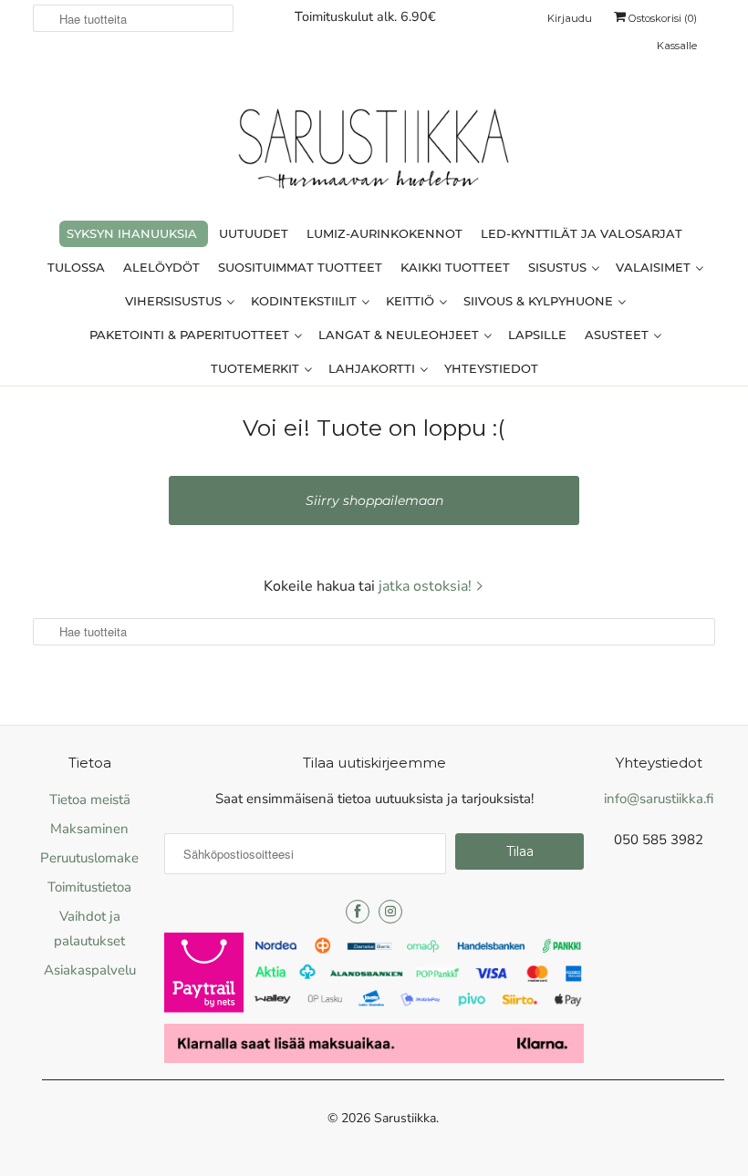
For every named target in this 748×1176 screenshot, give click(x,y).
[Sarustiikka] (374, 153)
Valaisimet (655, 267)
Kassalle (677, 45)
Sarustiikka (405, 1118)
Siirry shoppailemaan (374, 500)
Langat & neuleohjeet (400, 334)
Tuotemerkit (257, 368)
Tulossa (76, 267)
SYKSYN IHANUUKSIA (132, 233)
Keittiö (412, 301)
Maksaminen (89, 829)
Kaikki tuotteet (455, 267)
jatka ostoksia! (427, 586)
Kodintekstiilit (305, 301)
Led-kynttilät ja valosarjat (581, 233)
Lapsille (537, 334)
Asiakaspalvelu (90, 970)
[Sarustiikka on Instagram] (390, 911)
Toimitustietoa (89, 887)
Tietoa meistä (89, 799)
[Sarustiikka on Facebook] (357, 911)
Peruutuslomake (89, 858)
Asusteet (618, 334)
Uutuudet (253, 233)
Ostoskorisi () (661, 18)
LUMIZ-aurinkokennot (384, 233)
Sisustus (559, 267)
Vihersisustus (175, 301)
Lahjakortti (373, 368)
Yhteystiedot (491, 368)
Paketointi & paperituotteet (191, 334)
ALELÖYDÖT (161, 267)
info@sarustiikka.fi (658, 798)
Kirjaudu (569, 18)
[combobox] (133, 18)
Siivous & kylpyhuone (540, 301)
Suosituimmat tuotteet (300, 267)
